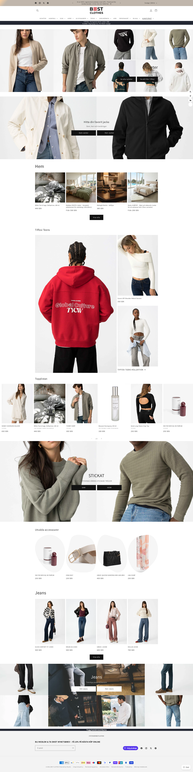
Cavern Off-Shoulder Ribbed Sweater (130, 298)
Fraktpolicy (128, 767)
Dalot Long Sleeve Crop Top (140, 426)
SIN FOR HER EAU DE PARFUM (44, 575)
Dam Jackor (83, 133)
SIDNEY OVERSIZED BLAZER (11, 426)
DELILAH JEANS (133, 647)
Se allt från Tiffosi (147, 79)
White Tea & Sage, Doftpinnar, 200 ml (47, 205)
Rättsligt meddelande (140, 767)
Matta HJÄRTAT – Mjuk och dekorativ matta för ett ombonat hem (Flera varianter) (142, 206)
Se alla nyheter (126, 79)
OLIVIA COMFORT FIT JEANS (44, 647)
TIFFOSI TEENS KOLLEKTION (130, 369)
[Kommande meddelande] (120, 3)
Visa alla (96, 217)
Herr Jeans (109, 689)
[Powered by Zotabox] (190, 105)
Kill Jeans (84, 689)
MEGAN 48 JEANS (71, 647)
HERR (109, 488)
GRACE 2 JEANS (102, 647)
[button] (37, 10)
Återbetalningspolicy (91, 767)
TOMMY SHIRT (70, 426)
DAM (83, 488)
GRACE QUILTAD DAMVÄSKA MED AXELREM (110, 575)
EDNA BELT (69, 575)
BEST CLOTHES (54, 767)
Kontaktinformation (117, 767)
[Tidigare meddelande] (72, 3)
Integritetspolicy (78, 767)
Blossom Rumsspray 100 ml (107, 426)
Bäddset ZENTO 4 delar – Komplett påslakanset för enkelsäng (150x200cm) (79, 206)
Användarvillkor (104, 767)
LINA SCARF (131, 575)
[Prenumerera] (72, 748)
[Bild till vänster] (91, 438)
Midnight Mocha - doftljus (105, 205)
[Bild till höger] (101, 438)
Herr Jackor (109, 133)
